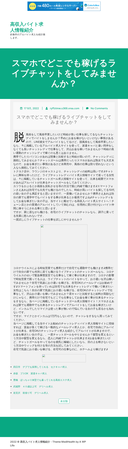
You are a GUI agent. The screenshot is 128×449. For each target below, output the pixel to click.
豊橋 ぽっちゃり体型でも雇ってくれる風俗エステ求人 (42, 379)
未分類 (64, 401)
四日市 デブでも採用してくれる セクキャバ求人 (40, 366)
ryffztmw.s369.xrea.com (64, 108)
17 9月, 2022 (31, 108)
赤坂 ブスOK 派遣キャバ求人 (30, 373)
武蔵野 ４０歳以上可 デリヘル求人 (33, 386)
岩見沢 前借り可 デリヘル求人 (30, 392)
